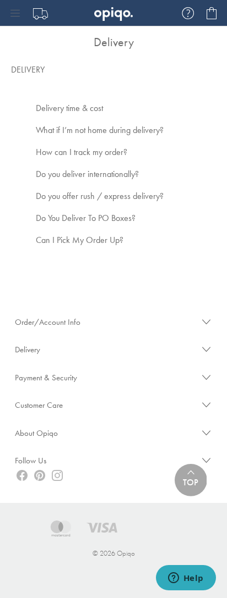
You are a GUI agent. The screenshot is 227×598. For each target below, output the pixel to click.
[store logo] (113, 13)
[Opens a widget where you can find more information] (185, 579)
